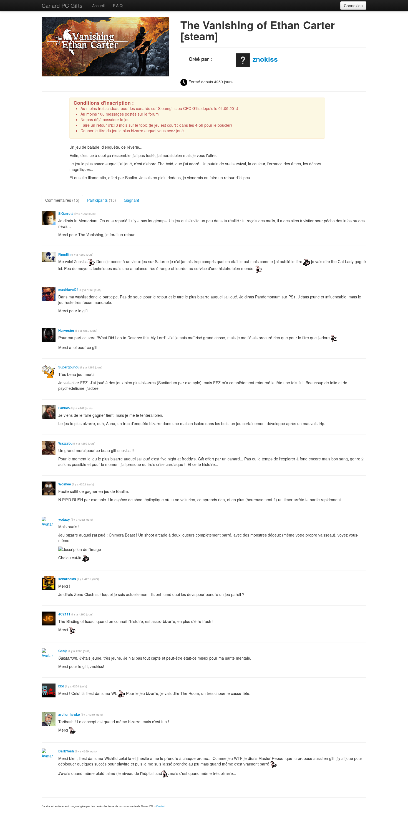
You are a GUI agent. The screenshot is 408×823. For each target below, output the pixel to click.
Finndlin (64, 254)
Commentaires (62, 200)
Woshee (64, 484)
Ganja (62, 651)
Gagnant (131, 200)
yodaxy (64, 519)
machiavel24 (68, 289)
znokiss (265, 59)
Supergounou (68, 367)
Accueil (98, 5)
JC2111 (64, 614)
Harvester (66, 330)
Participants (101, 200)
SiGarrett (65, 213)
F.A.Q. (118, 5)
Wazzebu (65, 443)
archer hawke (69, 714)
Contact (160, 806)
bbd (61, 686)
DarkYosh (66, 751)
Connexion (353, 5)
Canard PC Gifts (62, 5)
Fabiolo (64, 408)
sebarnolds (67, 579)
